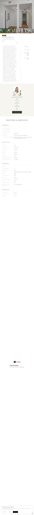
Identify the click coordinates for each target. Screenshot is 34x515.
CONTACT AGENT (17, 112)
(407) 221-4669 (17, 103)
